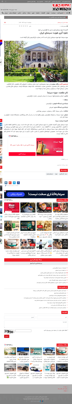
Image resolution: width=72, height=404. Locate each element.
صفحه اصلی (65, 22)
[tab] (36, 260)
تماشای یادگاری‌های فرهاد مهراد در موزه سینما (56, 303)
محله (29, 13)
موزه (56, 174)
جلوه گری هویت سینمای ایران (54, 33)
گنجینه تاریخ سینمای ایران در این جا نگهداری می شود (53, 30)
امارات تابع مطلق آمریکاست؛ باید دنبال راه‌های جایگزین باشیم (53, 273)
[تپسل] (9, 136)
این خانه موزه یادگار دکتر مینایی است (58, 305)
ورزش (5, 13)
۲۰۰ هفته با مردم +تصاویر (60, 270)
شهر (33, 13)
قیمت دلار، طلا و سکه (62, 389)
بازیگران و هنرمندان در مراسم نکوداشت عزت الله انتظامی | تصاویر (52, 308)
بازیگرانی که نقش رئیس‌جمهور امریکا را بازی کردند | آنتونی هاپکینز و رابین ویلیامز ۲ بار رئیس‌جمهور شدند (45, 298)
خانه (67, 13)
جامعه (37, 13)
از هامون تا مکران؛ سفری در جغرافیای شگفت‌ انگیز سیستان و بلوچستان (51, 282)
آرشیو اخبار (60, 13)
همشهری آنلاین (60, 7)
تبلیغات (65, 391)
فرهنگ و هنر (12, 13)
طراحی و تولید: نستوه (35, 401)
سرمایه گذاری (22, 154)
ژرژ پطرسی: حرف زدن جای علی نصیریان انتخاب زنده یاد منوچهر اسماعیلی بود (50, 300)
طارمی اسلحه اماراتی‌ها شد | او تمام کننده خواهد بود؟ (55, 278)
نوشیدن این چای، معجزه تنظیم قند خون (57, 280)
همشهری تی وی (40, 1)
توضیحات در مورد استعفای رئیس (59, 268)
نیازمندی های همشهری (56, 1)
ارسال (6, 336)
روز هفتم (59, 22)
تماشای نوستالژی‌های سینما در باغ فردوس (57, 295)
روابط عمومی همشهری (31, 1)
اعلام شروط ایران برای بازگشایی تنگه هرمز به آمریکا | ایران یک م (50, 17)
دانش (19, 13)
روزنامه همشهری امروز (66, 1)
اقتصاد (43, 13)
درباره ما (65, 387)
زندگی (24, 13)
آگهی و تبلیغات (47, 1)
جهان (48, 13)
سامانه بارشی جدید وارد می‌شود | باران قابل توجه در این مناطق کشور (52, 275)
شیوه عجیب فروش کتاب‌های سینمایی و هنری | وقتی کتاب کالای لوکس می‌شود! (49, 290)
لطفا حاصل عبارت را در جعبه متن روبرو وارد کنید (56, 330)
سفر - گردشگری (63, 174)
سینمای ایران (50, 174)
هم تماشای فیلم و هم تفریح (60, 293)
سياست (53, 13)
